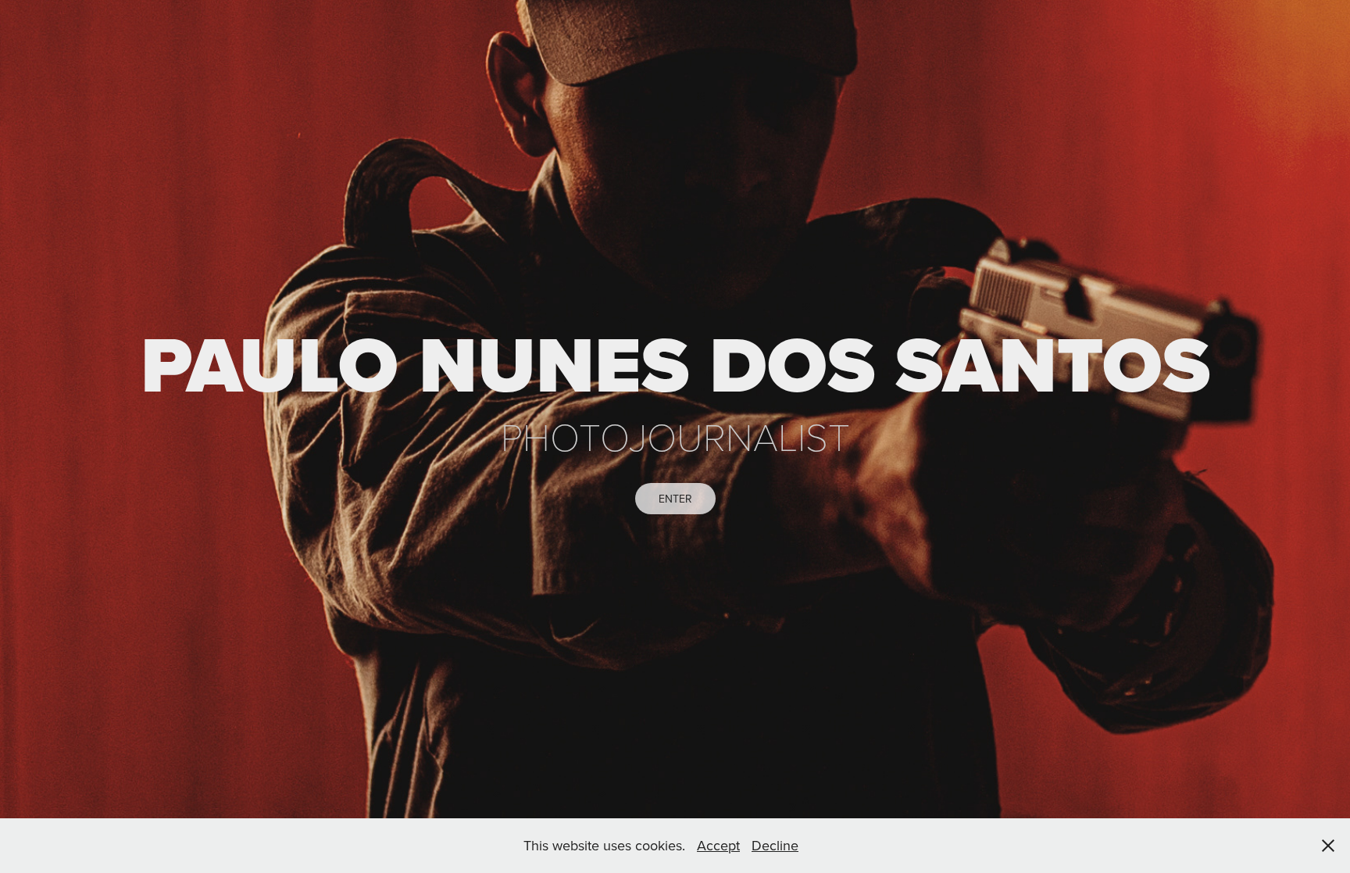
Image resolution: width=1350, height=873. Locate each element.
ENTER (675, 498)
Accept (718, 845)
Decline (775, 845)
